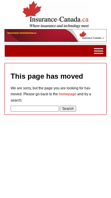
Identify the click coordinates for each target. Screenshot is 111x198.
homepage (67, 94)
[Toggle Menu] (98, 51)
